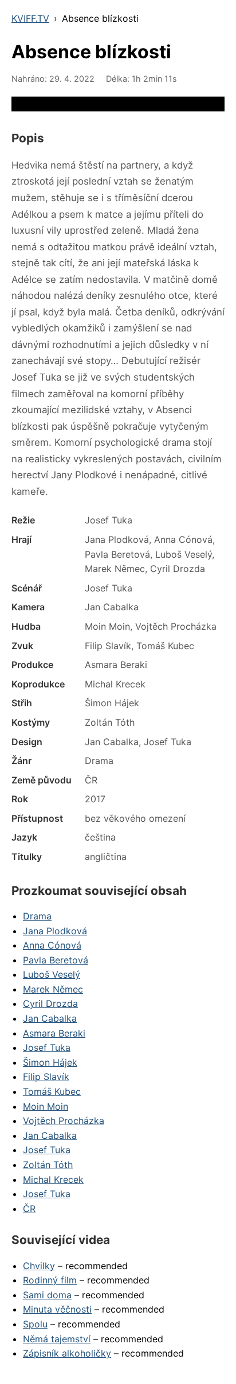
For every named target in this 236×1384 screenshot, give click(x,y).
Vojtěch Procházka (63, 1120)
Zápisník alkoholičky (67, 1353)
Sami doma (47, 1295)
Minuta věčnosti (57, 1309)
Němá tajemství (57, 1339)
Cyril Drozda (50, 1003)
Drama (37, 916)
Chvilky (39, 1265)
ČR (29, 1208)
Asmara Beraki (54, 1033)
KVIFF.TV (30, 18)
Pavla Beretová (55, 960)
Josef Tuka (46, 1047)
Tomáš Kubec (52, 1091)
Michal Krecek (53, 1179)
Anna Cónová (52, 945)
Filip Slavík (46, 1076)
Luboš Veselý (51, 974)
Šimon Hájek (50, 1062)
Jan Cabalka (50, 1018)
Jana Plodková (55, 931)
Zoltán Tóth (48, 1164)
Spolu (35, 1324)
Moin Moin (45, 1106)
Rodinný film (50, 1280)
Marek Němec (53, 989)
